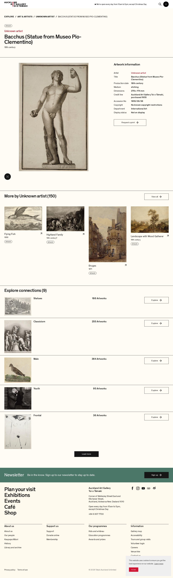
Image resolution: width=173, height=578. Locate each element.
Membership (52, 539)
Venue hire (135, 551)
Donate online (52, 535)
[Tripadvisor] (148, 488)
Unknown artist (13, 31)
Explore (154, 300)
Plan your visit (20, 489)
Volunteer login (137, 543)
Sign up (155, 475)
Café (9, 507)
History (7, 543)
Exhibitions (17, 495)
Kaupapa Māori (11, 539)
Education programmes (99, 535)
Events (12, 501)
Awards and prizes (97, 539)
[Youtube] (143, 488)
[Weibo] (154, 488)
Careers (134, 547)
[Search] (160, 4)
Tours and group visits (141, 539)
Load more (86, 454)
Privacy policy (9, 570)
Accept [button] (133, 570)
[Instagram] (137, 488)
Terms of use (22, 570)
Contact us (136, 555)
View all (155, 196)
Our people (9, 535)
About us (8, 531)
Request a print (128, 122)
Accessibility (136, 535)
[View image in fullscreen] (7, 176)
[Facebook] (132, 488)
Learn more (158, 563)
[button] (23, 240)
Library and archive (12, 547)
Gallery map (136, 531)
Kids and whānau (96, 531)
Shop (10, 512)
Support (50, 531)
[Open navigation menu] (166, 4)
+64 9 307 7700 (96, 514)
